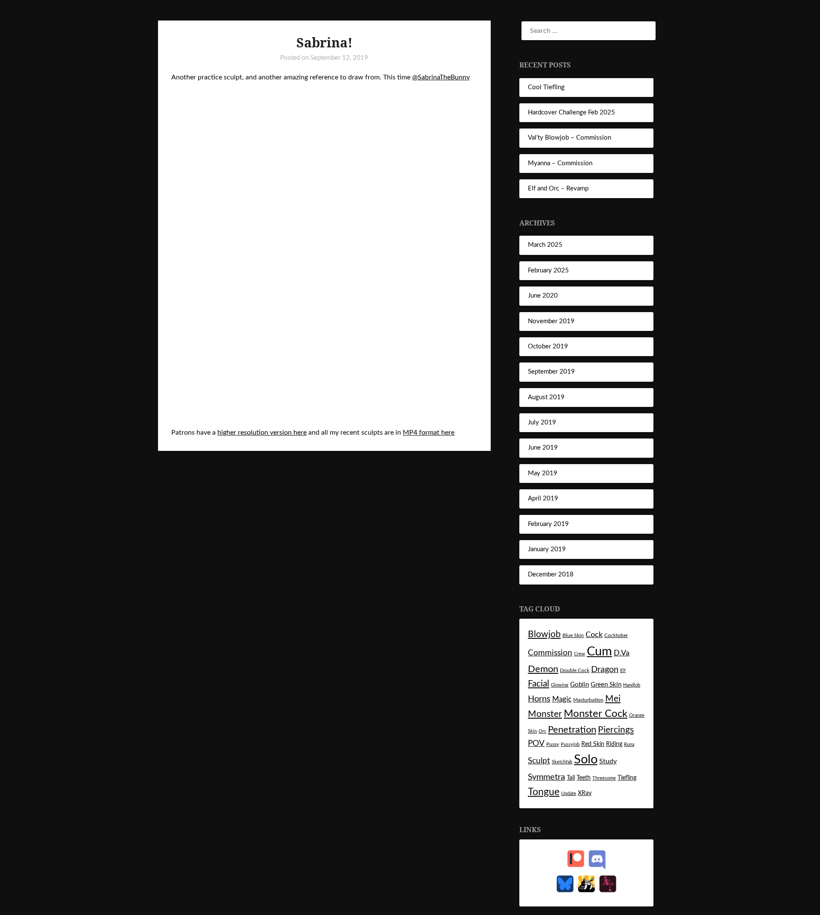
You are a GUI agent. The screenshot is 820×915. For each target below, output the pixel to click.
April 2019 (543, 498)
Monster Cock (595, 714)
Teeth (584, 778)
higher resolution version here (262, 432)
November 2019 (551, 321)
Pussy (552, 744)
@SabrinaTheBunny (441, 77)
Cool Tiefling (546, 87)
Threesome (604, 778)
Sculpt (539, 761)
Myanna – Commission (560, 163)
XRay (585, 793)
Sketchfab (562, 762)
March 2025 (545, 245)
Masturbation (588, 699)
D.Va (622, 653)
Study (608, 761)
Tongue (543, 792)
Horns (539, 699)
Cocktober (616, 635)
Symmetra (546, 777)
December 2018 (551, 574)
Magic (561, 699)
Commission (550, 653)
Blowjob (544, 634)
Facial (538, 683)
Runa (629, 744)
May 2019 (542, 473)
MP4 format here (428, 432)
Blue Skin (573, 635)
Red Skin (592, 744)
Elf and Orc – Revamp (558, 188)
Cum (599, 651)
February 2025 (548, 270)
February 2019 (548, 524)
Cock (594, 634)
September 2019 (551, 371)
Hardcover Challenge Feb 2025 (571, 112)
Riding (614, 744)
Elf (623, 670)
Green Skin (606, 684)
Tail (571, 778)
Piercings (616, 729)
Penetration (572, 729)
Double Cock (574, 670)
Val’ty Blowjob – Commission (569, 137)
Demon (543, 669)
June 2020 (543, 295)
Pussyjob (570, 744)
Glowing (559, 685)
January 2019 (547, 549)
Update (568, 793)
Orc (542, 731)
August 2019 (546, 397)
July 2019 (542, 422)
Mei (613, 698)
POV (536, 744)
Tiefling (627, 778)
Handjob (631, 685)
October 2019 (548, 346)
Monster (545, 714)
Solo (585, 760)
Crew (579, 654)
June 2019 (543, 447)
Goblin (579, 684)
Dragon (604, 669)
